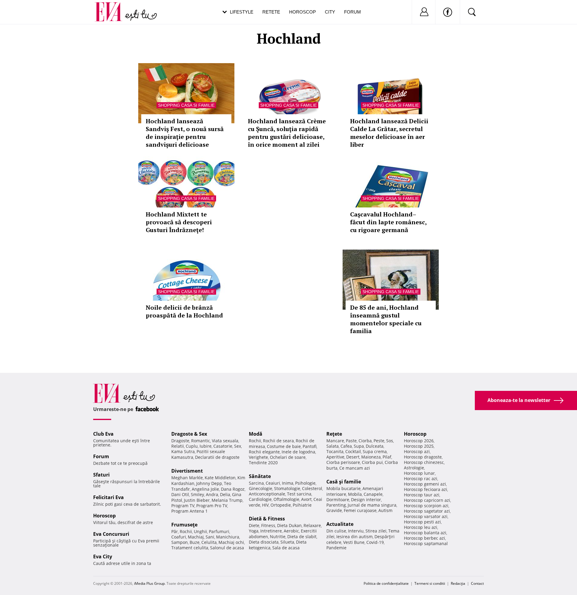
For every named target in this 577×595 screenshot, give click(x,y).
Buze (195, 542)
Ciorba (365, 440)
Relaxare (312, 525)
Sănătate (260, 476)
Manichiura (227, 537)
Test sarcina (299, 494)
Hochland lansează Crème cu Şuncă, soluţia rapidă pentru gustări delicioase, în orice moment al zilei (287, 133)
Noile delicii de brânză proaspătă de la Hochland (184, 311)
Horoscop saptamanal (426, 543)
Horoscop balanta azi (425, 532)
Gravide (334, 510)
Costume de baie (284, 446)
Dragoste (180, 440)
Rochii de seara (278, 440)
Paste (351, 440)
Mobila (355, 494)
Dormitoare (337, 499)
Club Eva (103, 434)
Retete (271, 11)
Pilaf (387, 457)
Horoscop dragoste (423, 457)
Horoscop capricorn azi (427, 500)
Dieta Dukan (289, 525)
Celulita (209, 542)
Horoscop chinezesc (424, 462)
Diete (254, 525)
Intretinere (271, 531)
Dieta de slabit (301, 536)
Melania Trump (227, 500)
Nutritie (277, 536)
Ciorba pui (372, 462)
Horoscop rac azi (420, 478)
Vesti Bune (354, 542)
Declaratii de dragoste (217, 457)
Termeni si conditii (429, 583)
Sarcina (256, 483)
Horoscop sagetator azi (427, 511)
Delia (225, 494)
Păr (174, 531)
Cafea (346, 446)
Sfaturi (101, 474)
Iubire (206, 446)
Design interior (366, 499)
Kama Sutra (183, 451)
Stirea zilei (375, 531)
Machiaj (196, 537)
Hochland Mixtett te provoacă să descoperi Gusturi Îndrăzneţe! (179, 222)
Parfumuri (219, 531)
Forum (352, 11)
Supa (359, 446)
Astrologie (414, 468)
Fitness (268, 525)
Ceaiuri (273, 483)
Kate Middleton (220, 477)
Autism (385, 510)
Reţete (334, 434)
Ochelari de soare (288, 457)
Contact (477, 583)
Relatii (177, 446)
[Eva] (112, 7)
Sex (237, 446)
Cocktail (353, 451)
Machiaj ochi (231, 542)
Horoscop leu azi (420, 527)
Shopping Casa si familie (186, 105)
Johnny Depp (209, 483)
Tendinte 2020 (263, 462)
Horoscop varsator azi (425, 516)
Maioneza (371, 457)
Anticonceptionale (267, 494)
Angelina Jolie (205, 489)
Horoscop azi (417, 451)
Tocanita (334, 451)
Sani (210, 537)
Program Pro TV (211, 505)
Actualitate (339, 524)
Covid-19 (375, 542)
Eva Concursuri (111, 534)
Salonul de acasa (227, 548)
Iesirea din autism (354, 536)
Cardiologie (260, 499)
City (330, 11)
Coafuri (178, 537)
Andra (212, 494)
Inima (287, 483)
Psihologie (305, 483)
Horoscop (302, 11)
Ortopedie (280, 505)
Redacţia (458, 583)
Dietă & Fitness (267, 518)
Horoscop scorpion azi (426, 505)
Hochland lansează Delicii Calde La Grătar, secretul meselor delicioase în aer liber (389, 133)
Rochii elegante (264, 452)
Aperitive (335, 457)
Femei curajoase (360, 510)
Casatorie (222, 446)
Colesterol (312, 488)
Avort (306, 499)
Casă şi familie (343, 481)
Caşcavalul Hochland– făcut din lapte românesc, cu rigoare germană (388, 222)
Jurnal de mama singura (372, 505)
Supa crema (375, 451)
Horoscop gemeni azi (425, 484)
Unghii (200, 531)
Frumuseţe (184, 524)
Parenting (336, 505)
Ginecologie (260, 488)
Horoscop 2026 (419, 440)
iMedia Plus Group (149, 583)
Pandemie (336, 548)
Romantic (200, 440)
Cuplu (192, 446)
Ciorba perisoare (343, 462)
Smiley (197, 494)
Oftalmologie (286, 499)
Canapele (373, 494)
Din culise (336, 531)
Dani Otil (180, 494)
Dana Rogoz (233, 489)
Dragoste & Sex (189, 434)
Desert (352, 457)
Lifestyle (241, 11)
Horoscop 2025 (419, 446)
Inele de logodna (298, 452)
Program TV (182, 505)
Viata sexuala (225, 440)
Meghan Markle (187, 477)
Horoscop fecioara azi (425, 489)
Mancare (335, 440)
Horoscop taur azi (421, 495)
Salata (332, 446)
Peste (379, 440)
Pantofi (309, 446)
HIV (265, 505)
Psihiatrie (302, 505)
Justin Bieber (197, 500)
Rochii (186, 531)
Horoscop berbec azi (424, 538)
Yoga (253, 531)
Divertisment (187, 471)
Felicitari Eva (108, 497)
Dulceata (374, 446)
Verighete (258, 457)
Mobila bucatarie (343, 488)
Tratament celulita (189, 548)
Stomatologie (287, 488)
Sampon (179, 542)
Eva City (102, 556)
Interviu (356, 531)
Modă (255, 434)
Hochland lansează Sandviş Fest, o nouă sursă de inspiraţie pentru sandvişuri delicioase (185, 133)
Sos (389, 440)
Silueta (287, 542)
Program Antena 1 (189, 511)
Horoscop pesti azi (422, 522)
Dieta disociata (264, 542)
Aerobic (291, 531)
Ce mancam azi (354, 468)
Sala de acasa (286, 548)
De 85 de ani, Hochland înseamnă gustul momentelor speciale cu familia (386, 319)
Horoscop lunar (419, 473)
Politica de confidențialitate (386, 583)
